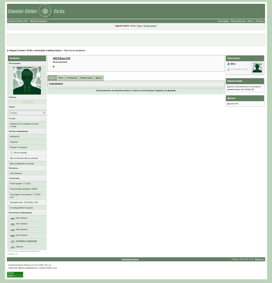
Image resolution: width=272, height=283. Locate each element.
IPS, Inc (47, 265)
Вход (140, 26)
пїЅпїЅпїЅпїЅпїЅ (15, 265)
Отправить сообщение (26, 241)
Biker (233, 64)
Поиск (251, 21)
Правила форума (38, 21)
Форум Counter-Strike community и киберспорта (35, 50)
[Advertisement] (136, 39)
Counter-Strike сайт (18, 21)
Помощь (260, 21)
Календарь (223, 21)
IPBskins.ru (259, 259)
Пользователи (238, 21)
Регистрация (150, 26)
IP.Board (27, 265)
